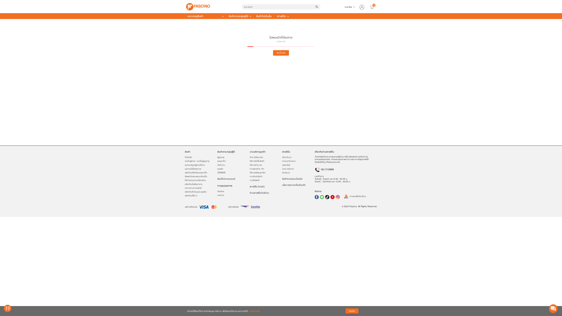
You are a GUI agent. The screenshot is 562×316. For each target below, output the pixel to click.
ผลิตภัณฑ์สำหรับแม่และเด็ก (196, 172)
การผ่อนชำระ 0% (257, 168)
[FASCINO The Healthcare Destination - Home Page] (198, 6)
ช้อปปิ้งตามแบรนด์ (226, 178)
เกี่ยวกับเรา (287, 157)
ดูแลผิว (220, 168)
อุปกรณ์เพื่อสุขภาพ (193, 168)
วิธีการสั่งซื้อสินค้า (257, 160)
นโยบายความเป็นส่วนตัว (294, 185)
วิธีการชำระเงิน (256, 164)
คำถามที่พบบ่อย (256, 157)
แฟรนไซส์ (286, 164)
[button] (362, 6)
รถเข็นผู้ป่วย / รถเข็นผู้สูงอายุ (197, 160)
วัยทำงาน (221, 164)
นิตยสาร (220, 191)
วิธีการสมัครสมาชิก (257, 172)
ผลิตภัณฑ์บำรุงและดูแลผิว (196, 191)
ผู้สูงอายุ (220, 157)
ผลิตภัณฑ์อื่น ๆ (191, 195)
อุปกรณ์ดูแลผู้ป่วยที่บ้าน (195, 164)
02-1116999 (327, 169)
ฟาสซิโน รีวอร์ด (257, 186)
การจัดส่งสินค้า (256, 176)
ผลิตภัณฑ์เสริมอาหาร (193, 184)
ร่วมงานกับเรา (288, 168)
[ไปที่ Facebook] (317, 197)
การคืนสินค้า (255, 180)
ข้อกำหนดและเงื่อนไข (292, 178)
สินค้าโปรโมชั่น (264, 16)
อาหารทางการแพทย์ (193, 187)
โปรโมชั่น (188, 157)
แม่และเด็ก (221, 160)
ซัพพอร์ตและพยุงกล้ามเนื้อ (196, 176)
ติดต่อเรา (286, 172)
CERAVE (221, 172)
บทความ (220, 195)
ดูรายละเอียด (254, 311)
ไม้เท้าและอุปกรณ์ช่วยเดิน (195, 180)
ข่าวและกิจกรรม (288, 160)
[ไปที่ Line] (322, 197)
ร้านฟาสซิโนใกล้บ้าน (259, 192)
